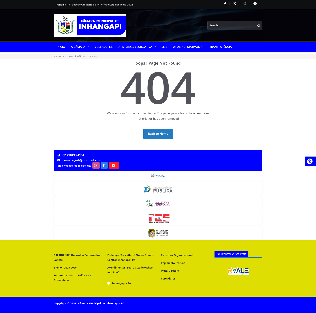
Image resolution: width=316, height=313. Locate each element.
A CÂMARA (78, 47)
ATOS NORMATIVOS (186, 47)
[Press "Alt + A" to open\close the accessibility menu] (310, 161)
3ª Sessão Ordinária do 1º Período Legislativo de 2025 (100, 4)
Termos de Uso (63, 275)
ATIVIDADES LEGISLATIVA (135, 47)
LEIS (164, 47)
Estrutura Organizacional (177, 255)
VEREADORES (104, 47)
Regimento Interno (173, 263)
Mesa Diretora (170, 270)
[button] (87, 47)
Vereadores (168, 278)
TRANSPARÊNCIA (220, 47)
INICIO (61, 47)
